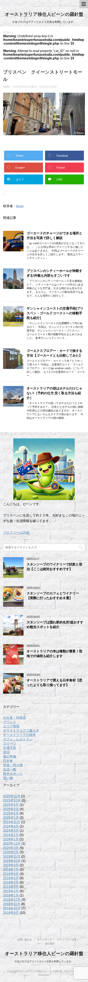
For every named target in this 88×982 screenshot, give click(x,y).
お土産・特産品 (14, 717)
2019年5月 (11, 878)
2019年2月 (11, 891)
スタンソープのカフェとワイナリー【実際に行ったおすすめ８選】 (53, 596)
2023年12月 (12, 843)
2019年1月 (11, 895)
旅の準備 (9, 756)
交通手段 (9, 748)
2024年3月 (11, 830)
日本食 (8, 760)
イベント (9, 722)
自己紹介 (50, 943)
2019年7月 (11, 869)
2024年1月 (11, 839)
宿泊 (6, 752)
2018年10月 (12, 908)
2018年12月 (12, 899)
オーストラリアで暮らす (21, 730)
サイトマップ (44, 939)
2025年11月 (11, 796)
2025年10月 (12, 800)
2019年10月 (12, 861)
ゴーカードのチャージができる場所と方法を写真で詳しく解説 (54, 235)
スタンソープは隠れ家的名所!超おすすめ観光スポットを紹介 (55, 624)
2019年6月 (11, 874)
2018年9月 (11, 912)
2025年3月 (11, 809)
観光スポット (13, 773)
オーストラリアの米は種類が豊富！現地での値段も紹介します (54, 653)
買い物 (8, 778)
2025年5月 (11, 804)
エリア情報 (11, 726)
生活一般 (9, 769)
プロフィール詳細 (16, 532)
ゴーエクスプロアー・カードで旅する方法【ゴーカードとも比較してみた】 (54, 353)
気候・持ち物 (13, 765)
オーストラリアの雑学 (19, 735)
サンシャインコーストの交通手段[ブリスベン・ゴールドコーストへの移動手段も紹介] (55, 313)
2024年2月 (11, 835)
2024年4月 (11, 826)
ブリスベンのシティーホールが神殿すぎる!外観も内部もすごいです (54, 273)
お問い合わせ (24, 939)
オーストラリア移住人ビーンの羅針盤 (44, 14)
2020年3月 (11, 848)
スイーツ (9, 743)
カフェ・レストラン (18, 739)
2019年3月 (11, 886)
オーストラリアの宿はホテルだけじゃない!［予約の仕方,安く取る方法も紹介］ (54, 393)
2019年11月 (11, 856)
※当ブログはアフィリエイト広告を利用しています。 (44, 961)
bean (20, 206)
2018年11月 (11, 904)
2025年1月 (11, 817)
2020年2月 (11, 852)
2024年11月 (11, 822)
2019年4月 (11, 882)
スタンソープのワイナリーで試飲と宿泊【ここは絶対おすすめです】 (54, 567)
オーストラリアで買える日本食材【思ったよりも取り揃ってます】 (54, 682)
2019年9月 (11, 865)
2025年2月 (11, 813)
